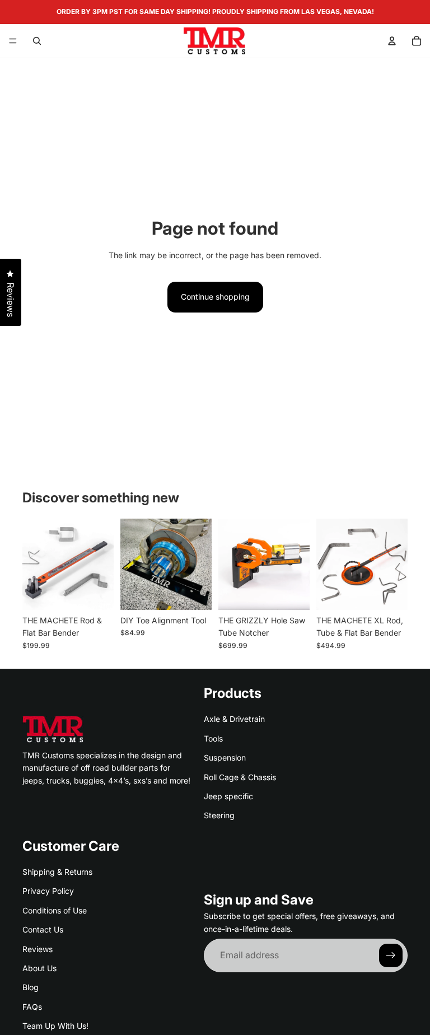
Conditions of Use (54, 910)
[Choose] (194, 592)
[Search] (37, 41)
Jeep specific (228, 796)
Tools (213, 738)
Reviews (37, 948)
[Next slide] (101, 564)
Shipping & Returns (57, 872)
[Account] (392, 41)
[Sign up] (391, 955)
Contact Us (42, 929)
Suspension (225, 757)
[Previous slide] (34, 564)
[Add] (96, 592)
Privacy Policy (48, 891)
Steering (219, 815)
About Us (39, 968)
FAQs (32, 1006)
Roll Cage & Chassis (240, 776)
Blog (30, 987)
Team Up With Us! (55, 1026)
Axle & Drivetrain (234, 719)
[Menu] (13, 41)
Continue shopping (215, 296)
